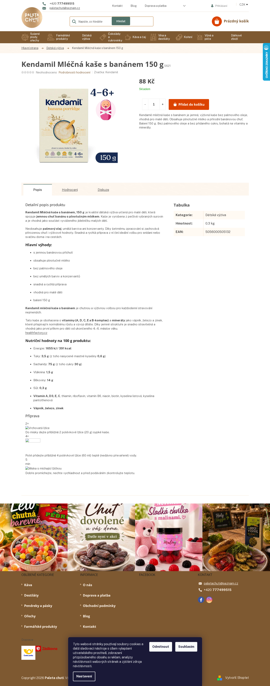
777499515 (221, 590)
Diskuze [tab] (103, 190)
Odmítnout (160, 647)
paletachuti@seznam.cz (221, 583)
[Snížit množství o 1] (145, 104)
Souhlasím (186, 647)
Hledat (121, 21)
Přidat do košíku (191, 104)
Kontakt (117, 5)
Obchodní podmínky (99, 606)
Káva (28, 585)
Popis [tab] (37, 190)
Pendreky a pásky (38, 606)
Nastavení (84, 676)
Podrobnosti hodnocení (74, 72)
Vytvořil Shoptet (237, 678)
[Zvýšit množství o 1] (162, 104)
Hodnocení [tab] (70, 190)
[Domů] (31, 48)
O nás (87, 585)
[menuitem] (32, 37)
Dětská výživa (215, 215)
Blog (134, 5)
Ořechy (30, 616)
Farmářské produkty (40, 626)
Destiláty (31, 595)
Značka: (106, 72)
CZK (242, 4)
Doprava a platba (155, 5)
